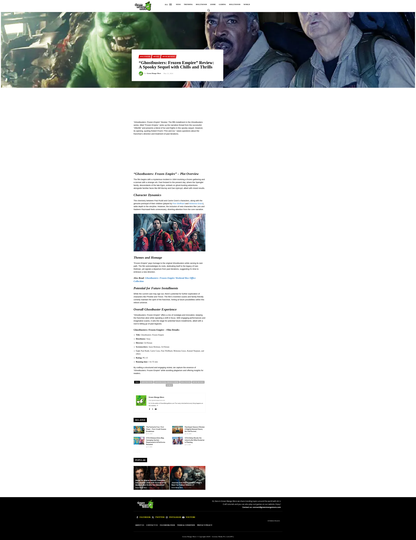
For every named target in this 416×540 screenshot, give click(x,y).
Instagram (175, 517)
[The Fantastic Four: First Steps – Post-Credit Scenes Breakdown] (139, 430)
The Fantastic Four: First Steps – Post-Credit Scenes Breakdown (156, 429)
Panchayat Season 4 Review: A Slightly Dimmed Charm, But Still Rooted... (195, 429)
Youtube (190, 517)
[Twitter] (153, 517)
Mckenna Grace (196, 203)
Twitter (160, 517)
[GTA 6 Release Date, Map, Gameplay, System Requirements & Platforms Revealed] (139, 440)
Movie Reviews (168, 56)
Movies (156, 56)
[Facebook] (149, 408)
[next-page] (138, 451)
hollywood (185, 382)
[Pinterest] (275, 123)
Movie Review (198, 382)
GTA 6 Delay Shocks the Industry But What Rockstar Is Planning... (195, 440)
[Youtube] (156, 408)
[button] (208, 10)
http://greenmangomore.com (157, 400)
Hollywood (145, 56)
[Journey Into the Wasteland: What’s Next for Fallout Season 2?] (187, 478)
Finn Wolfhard (179, 203)
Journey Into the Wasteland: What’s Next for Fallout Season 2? (186, 484)
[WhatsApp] (280, 123)
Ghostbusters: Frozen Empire (167, 382)
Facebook (145, 517)
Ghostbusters (147, 382)
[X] (152, 408)
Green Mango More (154, 73)
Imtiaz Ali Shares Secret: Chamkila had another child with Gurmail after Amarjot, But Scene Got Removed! (150, 482)
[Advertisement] (208, 103)
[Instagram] (167, 517)
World (169, 385)
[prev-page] (135, 451)
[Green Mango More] (141, 73)
